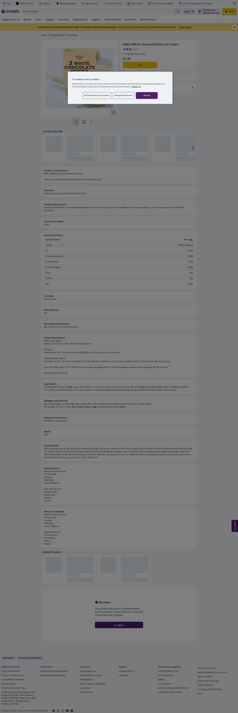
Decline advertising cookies (97, 95)
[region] (120, 87)
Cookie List (136, 86)
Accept (147, 95)
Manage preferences (124, 95)
